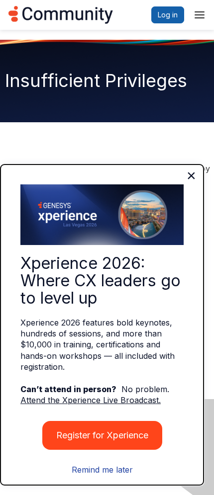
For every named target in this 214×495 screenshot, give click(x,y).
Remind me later (102, 470)
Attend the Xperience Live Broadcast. (90, 400)
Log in (168, 14)
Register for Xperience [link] (102, 435)
